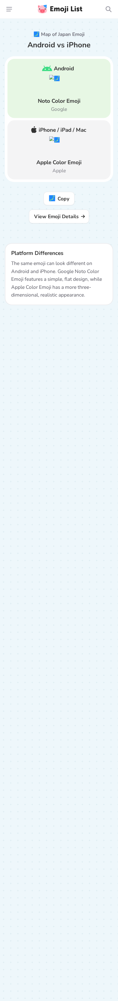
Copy (59, 198)
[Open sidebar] (9, 9)
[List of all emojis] (108, 9)
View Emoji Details (56, 216)
